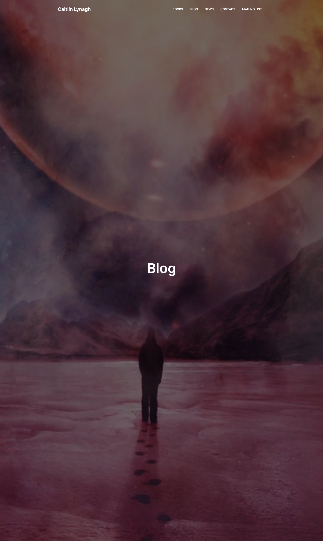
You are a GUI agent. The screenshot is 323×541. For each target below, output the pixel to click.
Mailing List (252, 9)
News (209, 9)
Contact (227, 9)
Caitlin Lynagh (74, 9)
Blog (194, 9)
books (178, 9)
